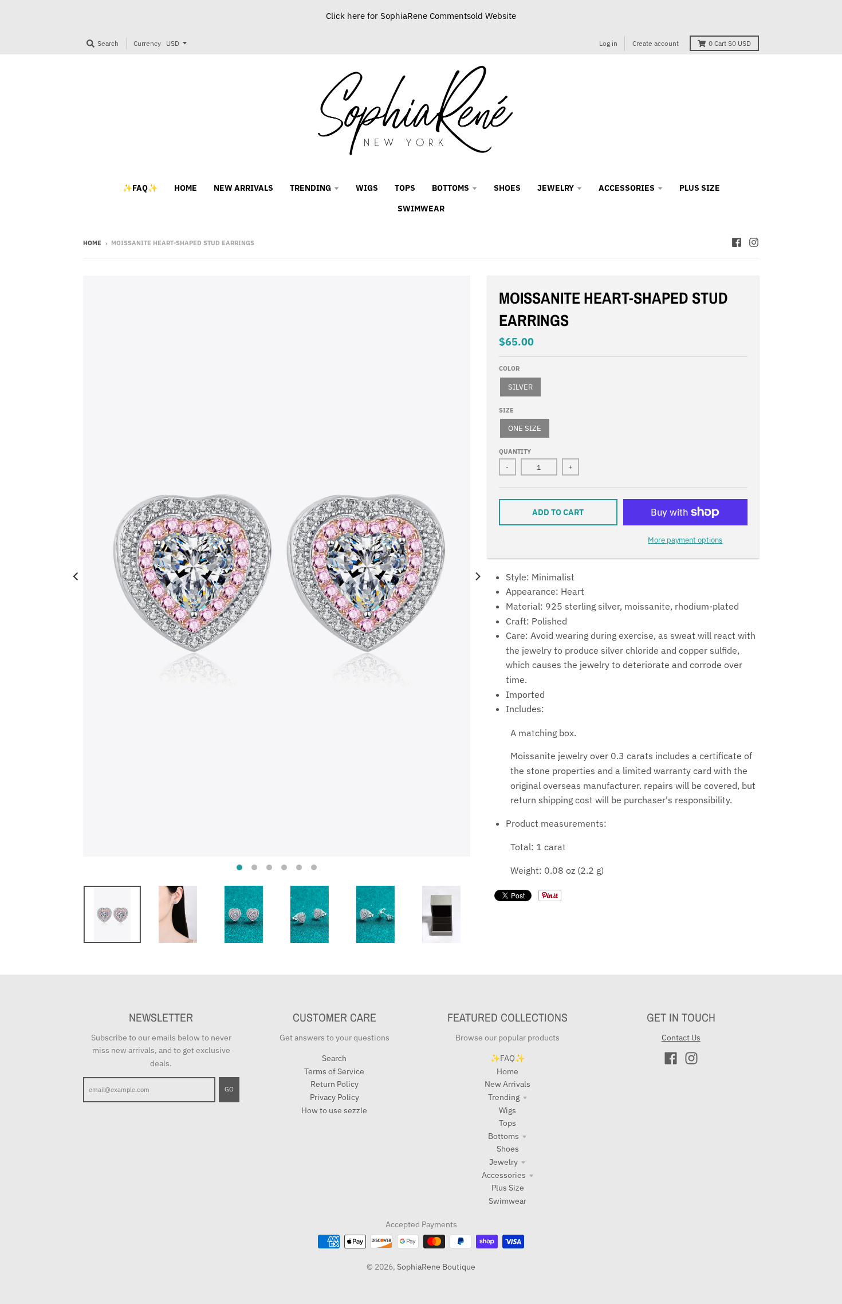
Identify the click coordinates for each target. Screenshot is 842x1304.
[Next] (477, 576)
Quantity (515, 451)
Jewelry (503, 1162)
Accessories (504, 1175)
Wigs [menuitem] (367, 188)
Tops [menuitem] (405, 188)
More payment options (685, 540)
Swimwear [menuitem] (421, 208)
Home (92, 243)
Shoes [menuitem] (507, 188)
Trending (504, 1097)
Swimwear (507, 1201)
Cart (730, 43)
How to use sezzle (334, 1110)
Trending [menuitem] (310, 188)
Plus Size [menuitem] (699, 188)
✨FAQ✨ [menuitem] (140, 188)
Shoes (508, 1149)
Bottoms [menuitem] (450, 188)
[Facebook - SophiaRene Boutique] (736, 242)
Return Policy (334, 1084)
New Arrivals (507, 1084)
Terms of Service (334, 1071)
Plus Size (507, 1188)
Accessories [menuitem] (627, 188)
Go (229, 1089)
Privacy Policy (334, 1097)
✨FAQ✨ (507, 1058)
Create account (655, 43)
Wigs (507, 1110)
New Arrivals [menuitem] (243, 188)
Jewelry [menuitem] (555, 188)
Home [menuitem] (185, 188)
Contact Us (681, 1037)
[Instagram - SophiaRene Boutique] (754, 242)
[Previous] (76, 576)
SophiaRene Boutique (436, 1267)
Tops (507, 1123)
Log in (608, 43)
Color (509, 368)
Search (334, 1058)
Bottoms (503, 1136)
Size (506, 410)
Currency (147, 43)
